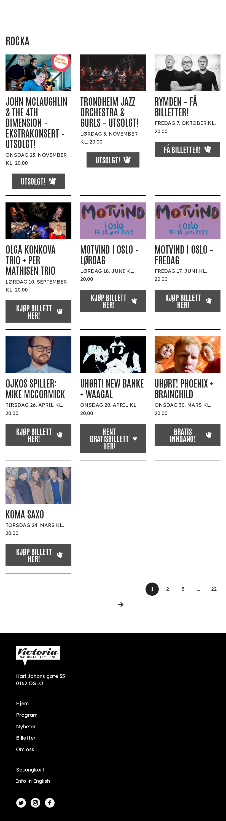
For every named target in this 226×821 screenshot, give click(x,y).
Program (26, 715)
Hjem (22, 703)
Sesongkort (30, 770)
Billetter (26, 738)
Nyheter (26, 726)
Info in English (33, 781)
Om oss (25, 749)
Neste (117, 604)
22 (214, 589)
